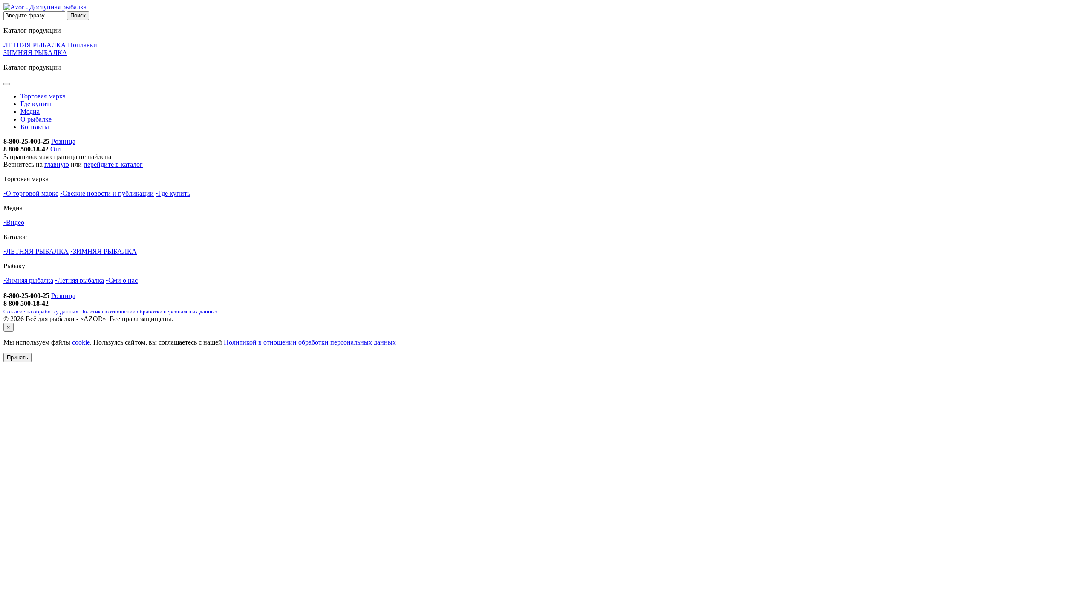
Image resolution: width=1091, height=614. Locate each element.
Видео (13, 222)
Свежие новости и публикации (107, 193)
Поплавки (82, 45)
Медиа (30, 111)
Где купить (36, 103)
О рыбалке (36, 119)
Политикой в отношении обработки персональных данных (310, 342)
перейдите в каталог (113, 164)
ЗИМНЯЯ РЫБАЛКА (35, 52)
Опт (56, 149)
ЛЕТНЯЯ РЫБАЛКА (34, 45)
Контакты (34, 126)
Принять (17, 357)
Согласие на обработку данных (40, 311)
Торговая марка (43, 96)
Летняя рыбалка (79, 280)
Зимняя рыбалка (28, 280)
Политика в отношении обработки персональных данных (149, 311)
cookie (81, 342)
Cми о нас (122, 280)
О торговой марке (30, 193)
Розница (63, 141)
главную (56, 164)
